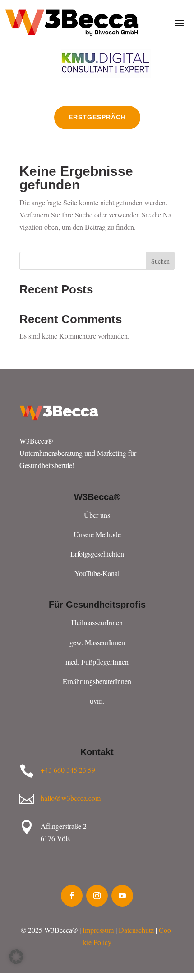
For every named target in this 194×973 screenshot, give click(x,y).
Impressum (98, 930)
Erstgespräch (97, 117)
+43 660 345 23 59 (68, 770)
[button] (16, 956)
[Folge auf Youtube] (122, 896)
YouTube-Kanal (97, 573)
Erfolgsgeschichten (97, 553)
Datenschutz (136, 930)
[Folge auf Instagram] (97, 896)
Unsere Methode (97, 534)
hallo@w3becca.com (71, 798)
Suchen (160, 261)
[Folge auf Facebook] (72, 896)
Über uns (97, 515)
